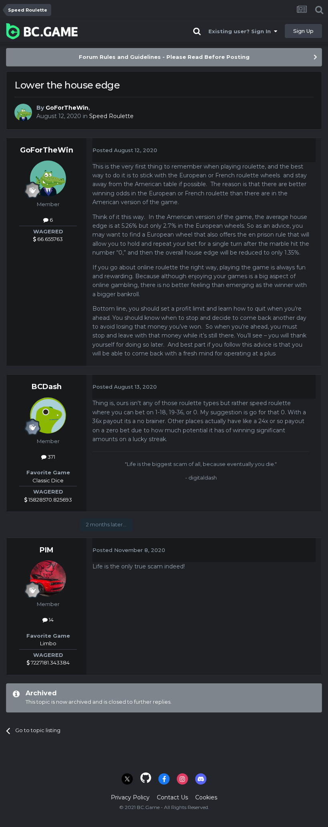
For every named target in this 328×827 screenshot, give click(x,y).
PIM (47, 550)
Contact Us (172, 797)
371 (50, 457)
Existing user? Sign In (241, 31)
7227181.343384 (50, 662)
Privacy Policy (130, 797)
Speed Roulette (111, 116)
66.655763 (49, 239)
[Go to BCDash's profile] (48, 415)
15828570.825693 (49, 499)
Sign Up (303, 31)
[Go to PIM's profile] (48, 578)
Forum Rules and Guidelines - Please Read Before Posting (164, 57)
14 (51, 619)
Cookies (206, 797)
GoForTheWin (67, 107)
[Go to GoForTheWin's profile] (23, 112)
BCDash (47, 386)
